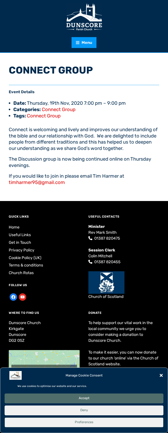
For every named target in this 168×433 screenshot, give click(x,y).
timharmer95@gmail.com (37, 182)
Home (14, 227)
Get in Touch (20, 242)
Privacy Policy (21, 250)
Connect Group (58, 109)
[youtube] (22, 296)
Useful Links (20, 234)
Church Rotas (21, 272)
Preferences (84, 422)
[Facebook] (13, 296)
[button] (161, 375)
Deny (84, 410)
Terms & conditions (26, 265)
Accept (84, 398)
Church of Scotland (106, 296)
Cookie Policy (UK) (25, 257)
